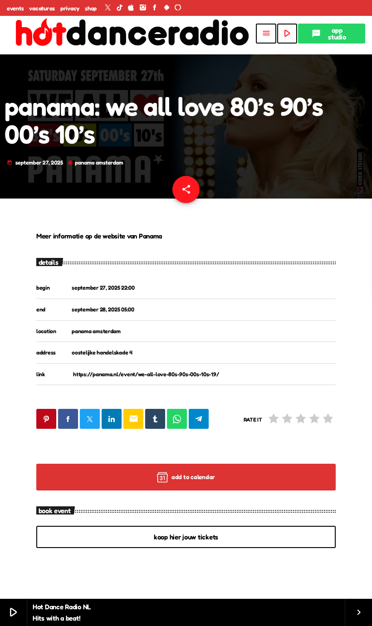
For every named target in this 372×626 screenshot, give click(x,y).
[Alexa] (177, 8)
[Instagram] (143, 8)
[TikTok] (119, 8)
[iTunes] (131, 8)
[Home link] (131, 33)
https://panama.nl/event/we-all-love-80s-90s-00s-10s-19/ (146, 374)
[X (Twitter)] (108, 8)
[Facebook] (154, 8)
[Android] (166, 8)
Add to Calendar (193, 476)
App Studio (329, 33)
